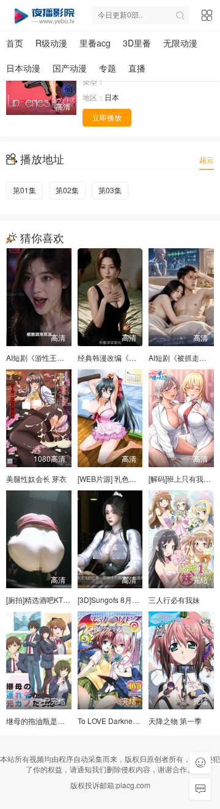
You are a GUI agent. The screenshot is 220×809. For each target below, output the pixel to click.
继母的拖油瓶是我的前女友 (50, 720)
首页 (14, 43)
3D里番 (137, 43)
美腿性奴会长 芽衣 (36, 478)
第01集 (24, 190)
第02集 (67, 190)
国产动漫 (70, 68)
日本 (112, 97)
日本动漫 (23, 68)
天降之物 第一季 (175, 720)
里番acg (95, 43)
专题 (107, 68)
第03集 (110, 190)
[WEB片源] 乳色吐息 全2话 (121, 478)
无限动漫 (180, 43)
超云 (206, 159)
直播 (136, 68)
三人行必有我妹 (174, 599)
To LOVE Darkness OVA (117, 720)
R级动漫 (51, 43)
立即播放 (107, 117)
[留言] (200, 789)
